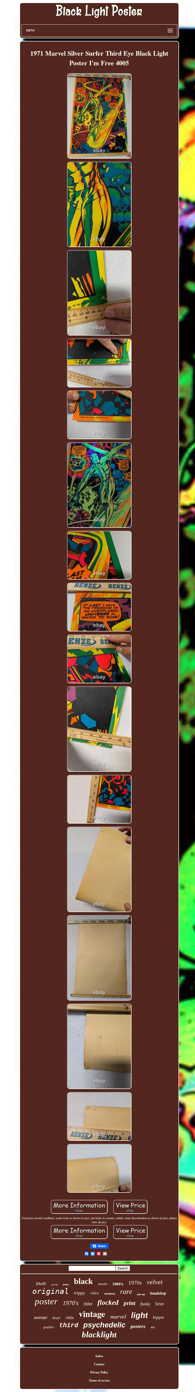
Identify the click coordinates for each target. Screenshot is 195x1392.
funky (145, 1303)
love (159, 1303)
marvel (118, 1316)
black (83, 1281)
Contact (99, 1364)
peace (66, 1284)
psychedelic (104, 1325)
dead (56, 1318)
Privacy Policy (99, 1372)
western (109, 1293)
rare (126, 1291)
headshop (158, 1293)
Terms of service (99, 1380)
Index (99, 1356)
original (50, 1291)
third (68, 1325)
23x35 (41, 1284)
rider (88, 1303)
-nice (94, 1293)
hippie (158, 1317)
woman (40, 1317)
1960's (117, 1284)
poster (46, 1301)
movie (54, 1284)
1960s (69, 1318)
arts (153, 1327)
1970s (135, 1283)
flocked (108, 1302)
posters (138, 1326)
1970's (70, 1303)
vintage (92, 1313)
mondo (102, 1284)
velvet (154, 1282)
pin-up (141, 1294)
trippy (79, 1292)
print (129, 1303)
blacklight (99, 1334)
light (139, 1315)
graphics (48, 1327)
